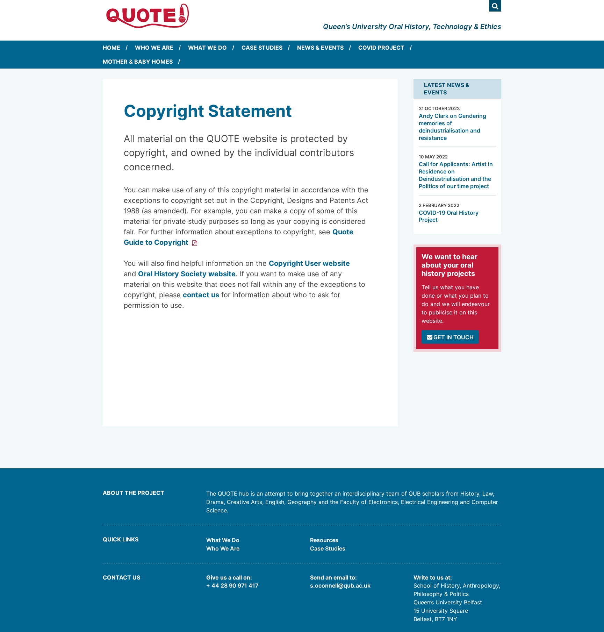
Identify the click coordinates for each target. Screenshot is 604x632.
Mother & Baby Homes (138, 61)
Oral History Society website (187, 274)
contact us (201, 295)
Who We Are (154, 47)
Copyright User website (309, 263)
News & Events (320, 47)
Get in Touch (453, 337)
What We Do (207, 47)
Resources (324, 540)
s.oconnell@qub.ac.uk (340, 585)
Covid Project (381, 47)
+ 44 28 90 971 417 (232, 585)
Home (111, 47)
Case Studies (262, 47)
